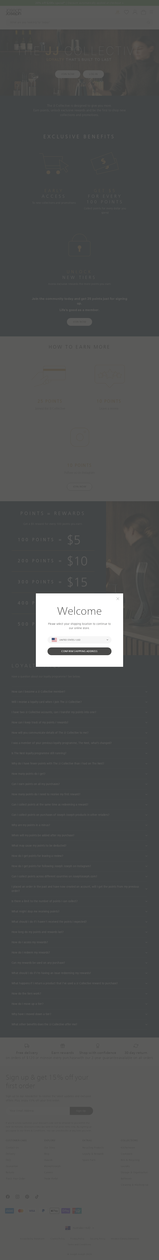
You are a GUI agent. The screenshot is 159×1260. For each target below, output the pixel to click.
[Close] (117, 598)
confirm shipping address (79, 651)
